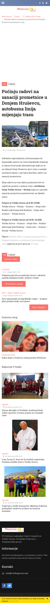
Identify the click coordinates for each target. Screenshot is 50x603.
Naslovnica (7, 16)
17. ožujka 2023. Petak (32, 16)
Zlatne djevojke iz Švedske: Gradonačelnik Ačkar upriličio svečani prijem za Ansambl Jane (22, 413)
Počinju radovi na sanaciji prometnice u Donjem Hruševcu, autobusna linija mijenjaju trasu (24, 240)
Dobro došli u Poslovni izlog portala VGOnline (24, 357)
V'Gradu (11, 84)
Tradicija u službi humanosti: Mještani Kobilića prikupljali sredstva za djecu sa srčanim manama (24, 508)
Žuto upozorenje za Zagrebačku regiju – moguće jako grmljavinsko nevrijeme (24, 300)
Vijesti (17, 16)
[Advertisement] (25, 51)
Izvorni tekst (10, 259)
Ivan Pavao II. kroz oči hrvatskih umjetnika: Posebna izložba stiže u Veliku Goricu (23, 460)
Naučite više (13, 601)
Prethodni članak (14, 284)
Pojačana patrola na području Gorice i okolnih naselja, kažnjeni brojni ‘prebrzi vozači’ (23, 276)
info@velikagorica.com (16, 573)
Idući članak (38, 307)
